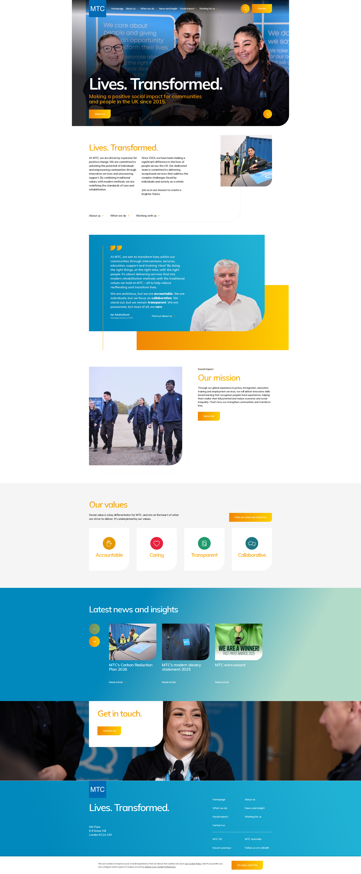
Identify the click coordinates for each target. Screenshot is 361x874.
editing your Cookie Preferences (160, 866)
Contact (262, 8)
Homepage (117, 8)
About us (131, 8)
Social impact (187, 8)
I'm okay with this (247, 865)
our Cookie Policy (193, 863)
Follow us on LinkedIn (257, 847)
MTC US (217, 839)
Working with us (146, 215)
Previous (94, 629)
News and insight (168, 8)
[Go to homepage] (97, 8)
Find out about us (162, 316)
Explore (267, 114)
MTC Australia (253, 839)
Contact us (109, 730)
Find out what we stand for (250, 517)
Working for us (207, 8)
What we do (147, 8)
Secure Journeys (222, 847)
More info (208, 416)
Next (94, 641)
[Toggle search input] (245, 8)
